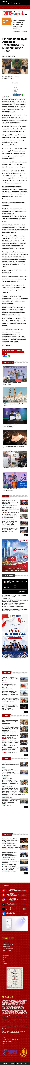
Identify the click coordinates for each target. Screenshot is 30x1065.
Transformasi (7, 352)
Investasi (5, 953)
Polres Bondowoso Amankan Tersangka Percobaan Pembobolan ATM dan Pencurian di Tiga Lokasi (10, 773)
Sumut (3, 519)
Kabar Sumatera (6, 512)
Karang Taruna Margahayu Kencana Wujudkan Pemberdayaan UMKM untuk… (10, 854)
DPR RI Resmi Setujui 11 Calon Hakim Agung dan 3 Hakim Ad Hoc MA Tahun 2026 (10, 735)
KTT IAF (5, 966)
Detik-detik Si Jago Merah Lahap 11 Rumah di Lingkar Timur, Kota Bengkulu (15, 600)
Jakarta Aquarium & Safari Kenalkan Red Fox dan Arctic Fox (11, 846)
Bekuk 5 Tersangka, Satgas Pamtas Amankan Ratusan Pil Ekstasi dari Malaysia (14, 609)
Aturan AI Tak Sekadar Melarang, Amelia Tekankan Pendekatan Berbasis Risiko (10, 728)
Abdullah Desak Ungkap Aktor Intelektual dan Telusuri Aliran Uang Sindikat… (10, 721)
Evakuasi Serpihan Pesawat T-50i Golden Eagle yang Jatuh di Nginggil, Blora (13, 603)
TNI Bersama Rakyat (7, 950)
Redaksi (5, 1037)
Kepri (3, 767)
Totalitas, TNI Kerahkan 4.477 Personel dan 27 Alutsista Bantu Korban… (10, 679)
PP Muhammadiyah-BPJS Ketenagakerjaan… (10, 425)
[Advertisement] (15, 665)
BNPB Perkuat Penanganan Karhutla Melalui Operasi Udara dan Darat (10, 509)
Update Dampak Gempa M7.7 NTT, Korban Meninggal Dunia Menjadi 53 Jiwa (10, 706)
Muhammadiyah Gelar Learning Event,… (14, 467)
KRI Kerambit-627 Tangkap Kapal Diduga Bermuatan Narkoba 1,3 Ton (11, 764)
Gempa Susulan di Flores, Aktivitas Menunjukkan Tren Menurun (9, 685)
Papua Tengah (6, 796)
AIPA (4, 961)
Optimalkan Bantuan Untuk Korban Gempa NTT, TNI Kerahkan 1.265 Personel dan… (10, 692)
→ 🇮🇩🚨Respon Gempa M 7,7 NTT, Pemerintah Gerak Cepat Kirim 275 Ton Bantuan (14, 596)
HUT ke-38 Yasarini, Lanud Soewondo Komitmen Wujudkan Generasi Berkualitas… (10, 516)
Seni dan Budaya (7, 955)
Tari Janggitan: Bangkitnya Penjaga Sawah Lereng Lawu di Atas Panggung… (10, 840)
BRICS (4, 959)
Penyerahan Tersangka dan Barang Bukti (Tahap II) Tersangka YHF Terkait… (9, 523)
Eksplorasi (5, 843)
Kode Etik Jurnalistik (7, 1041)
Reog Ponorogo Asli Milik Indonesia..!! (14, 606)
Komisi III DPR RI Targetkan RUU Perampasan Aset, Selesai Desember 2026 (10, 749)
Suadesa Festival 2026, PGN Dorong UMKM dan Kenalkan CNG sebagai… (19, 24)
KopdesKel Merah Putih (8, 944)
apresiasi (18, 350)
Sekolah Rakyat (6, 946)
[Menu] (3, 7)
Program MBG (6, 942)
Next (25, 535)
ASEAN (4, 957)
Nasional (4, 682)
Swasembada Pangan (8, 948)
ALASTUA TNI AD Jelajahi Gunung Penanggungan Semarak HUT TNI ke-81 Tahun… (11, 868)
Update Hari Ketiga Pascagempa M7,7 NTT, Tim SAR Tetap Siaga (10, 698)
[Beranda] (15, 13)
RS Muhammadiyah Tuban (13, 352)
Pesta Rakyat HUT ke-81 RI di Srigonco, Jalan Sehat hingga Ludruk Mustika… (10, 502)
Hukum (3, 526)
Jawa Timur (5, 97)
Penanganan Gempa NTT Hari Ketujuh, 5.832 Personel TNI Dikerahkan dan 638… (10, 529)
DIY (14, 31)
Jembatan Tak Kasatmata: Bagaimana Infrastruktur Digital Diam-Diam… (10, 861)
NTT (3, 533)
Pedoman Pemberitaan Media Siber (11, 1039)
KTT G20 (5, 963)
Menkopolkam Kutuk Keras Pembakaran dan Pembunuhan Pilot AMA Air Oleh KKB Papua (10, 782)
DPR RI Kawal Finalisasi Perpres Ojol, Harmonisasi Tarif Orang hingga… (10, 742)
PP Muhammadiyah (8, 350)
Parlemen (4, 724)
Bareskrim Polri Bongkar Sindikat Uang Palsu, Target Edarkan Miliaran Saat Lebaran (11, 800)
